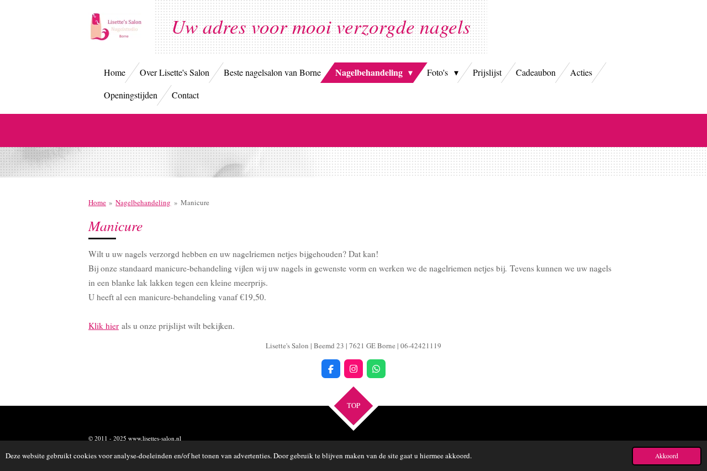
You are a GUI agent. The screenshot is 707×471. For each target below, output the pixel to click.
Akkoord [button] (666, 456)
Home (97, 202)
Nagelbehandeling (143, 202)
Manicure (195, 202)
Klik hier (103, 325)
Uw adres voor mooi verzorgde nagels (321, 26)
